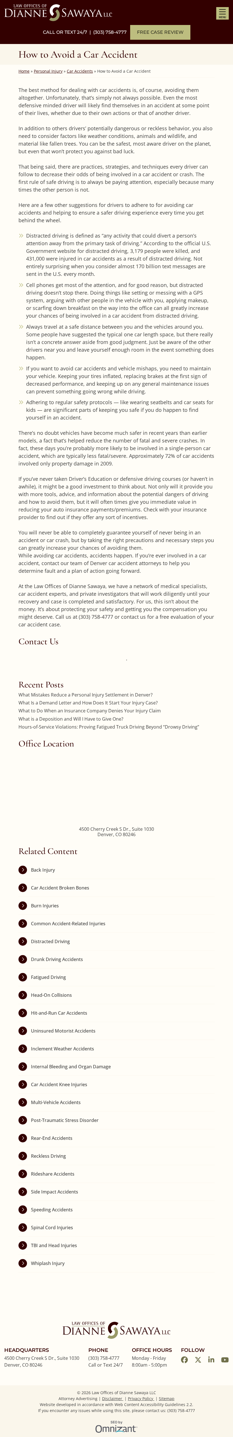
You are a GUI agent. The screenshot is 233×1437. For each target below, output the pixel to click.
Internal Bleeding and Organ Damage (71, 1066)
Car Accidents (80, 71)
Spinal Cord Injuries (52, 1227)
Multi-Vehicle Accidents (56, 1102)
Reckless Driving (48, 1156)
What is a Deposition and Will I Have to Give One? (70, 719)
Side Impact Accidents (54, 1192)
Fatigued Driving (48, 977)
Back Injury (43, 870)
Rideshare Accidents (52, 1174)
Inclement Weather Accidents (62, 1049)
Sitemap (166, 1398)
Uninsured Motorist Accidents (63, 1031)
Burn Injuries (45, 906)
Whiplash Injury (48, 1263)
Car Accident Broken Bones (60, 888)
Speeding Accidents (52, 1210)
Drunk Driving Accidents (57, 959)
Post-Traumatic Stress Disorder (65, 1120)
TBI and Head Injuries (54, 1245)
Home (24, 71)
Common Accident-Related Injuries (68, 923)
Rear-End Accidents (51, 1138)
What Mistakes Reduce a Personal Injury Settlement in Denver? (85, 695)
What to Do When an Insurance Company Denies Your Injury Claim (89, 711)
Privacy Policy (141, 1398)
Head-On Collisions (51, 995)
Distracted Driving (50, 941)
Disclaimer (112, 1398)
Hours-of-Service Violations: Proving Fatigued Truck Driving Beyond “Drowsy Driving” (108, 727)
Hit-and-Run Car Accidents (59, 1013)
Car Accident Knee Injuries (59, 1084)
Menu (222, 17)
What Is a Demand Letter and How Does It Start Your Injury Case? (88, 703)
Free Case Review (160, 32)
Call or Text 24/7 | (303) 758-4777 (85, 32)
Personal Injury (48, 71)
